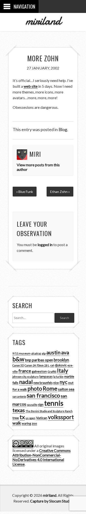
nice (56, 383)
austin (53, 352)
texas (18, 410)
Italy (62, 370)
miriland (43, 20)
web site (31, 86)
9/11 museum (21, 353)
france (24, 371)
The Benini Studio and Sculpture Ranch (49, 411)
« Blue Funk (24, 192)
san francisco (43, 395)
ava (65, 352)
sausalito (32, 404)
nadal (26, 381)
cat (52, 365)
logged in (45, 244)
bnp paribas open (39, 360)
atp (44, 353)
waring (26, 423)
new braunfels (43, 383)
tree (15, 418)
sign (40, 404)
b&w (18, 359)
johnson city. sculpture (25, 376)
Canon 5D (18, 365)
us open (30, 418)
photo (34, 388)
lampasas (46, 376)
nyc (63, 382)
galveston (39, 371)
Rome (50, 388)
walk (16, 423)
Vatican (41, 418)
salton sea (66, 389)
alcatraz (36, 353)
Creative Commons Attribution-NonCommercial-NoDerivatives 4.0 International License (41, 457)
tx (22, 416)
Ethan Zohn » (60, 192)
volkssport (61, 417)
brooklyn (61, 360)
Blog (63, 129)
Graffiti (52, 371)
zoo (34, 423)
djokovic (61, 365)
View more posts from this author (38, 167)
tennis (53, 403)
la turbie (58, 376)
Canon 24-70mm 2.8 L (37, 365)
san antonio (19, 396)
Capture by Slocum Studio (51, 501)
